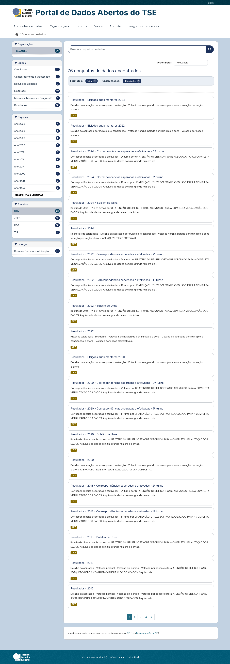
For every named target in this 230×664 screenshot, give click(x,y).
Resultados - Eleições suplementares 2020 (98, 357)
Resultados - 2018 (82, 563)
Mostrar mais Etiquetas (29, 194)
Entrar (211, 2)
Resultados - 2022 (82, 331)
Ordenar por (164, 62)
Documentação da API (147, 633)
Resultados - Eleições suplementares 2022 (98, 125)
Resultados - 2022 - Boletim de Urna (94, 305)
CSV (74, 115)
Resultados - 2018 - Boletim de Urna (94, 537)
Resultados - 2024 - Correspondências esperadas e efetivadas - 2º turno (117, 151)
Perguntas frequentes (143, 26)
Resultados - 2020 (82, 460)
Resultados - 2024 (82, 228)
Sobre (98, 26)
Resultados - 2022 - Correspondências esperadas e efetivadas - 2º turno (117, 254)
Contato (115, 26)
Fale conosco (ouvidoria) (94, 657)
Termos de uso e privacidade (124, 657)
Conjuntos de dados (28, 26)
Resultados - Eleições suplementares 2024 (98, 99)
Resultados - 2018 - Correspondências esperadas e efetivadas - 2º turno (117, 485)
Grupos (81, 26)
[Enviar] (210, 49)
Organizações (59, 26)
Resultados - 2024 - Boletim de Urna (94, 202)
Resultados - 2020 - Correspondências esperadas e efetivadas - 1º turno (117, 408)
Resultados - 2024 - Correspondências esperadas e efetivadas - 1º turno (117, 177)
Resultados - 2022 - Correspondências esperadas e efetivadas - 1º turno (117, 280)
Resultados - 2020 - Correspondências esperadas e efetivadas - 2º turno (117, 382)
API (128, 633)
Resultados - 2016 (82, 588)
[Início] (16, 34)
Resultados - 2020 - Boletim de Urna (94, 434)
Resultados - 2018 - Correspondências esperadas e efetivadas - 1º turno (117, 511)
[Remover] (95, 81)
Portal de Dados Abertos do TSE (96, 12)
